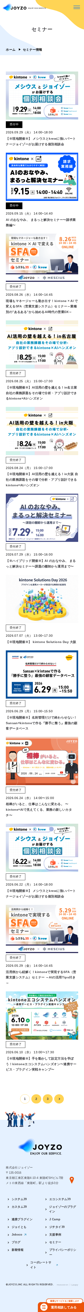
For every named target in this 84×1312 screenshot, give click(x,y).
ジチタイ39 (57, 1227)
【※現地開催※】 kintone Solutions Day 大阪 (41, 642)
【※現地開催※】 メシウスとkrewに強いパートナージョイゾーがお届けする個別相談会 (41, 141)
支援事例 (55, 1234)
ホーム (10, 49)
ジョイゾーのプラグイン (62, 1209)
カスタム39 (19, 1206)
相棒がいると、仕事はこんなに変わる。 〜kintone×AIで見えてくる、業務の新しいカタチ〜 (39, 809)
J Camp (54, 1219)
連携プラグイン (22, 1219)
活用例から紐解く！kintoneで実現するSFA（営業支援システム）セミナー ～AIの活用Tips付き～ (41, 977)
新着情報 (18, 1249)
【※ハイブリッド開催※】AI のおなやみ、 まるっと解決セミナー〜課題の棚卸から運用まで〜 (41, 563)
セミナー (55, 1242)
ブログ (16, 1242)
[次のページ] (59, 1098)
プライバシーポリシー (62, 1252)
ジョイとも (19, 1227)
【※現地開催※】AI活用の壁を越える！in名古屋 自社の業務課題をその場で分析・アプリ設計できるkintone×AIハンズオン (41, 393)
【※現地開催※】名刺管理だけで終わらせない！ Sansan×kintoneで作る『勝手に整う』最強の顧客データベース (41, 723)
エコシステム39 (60, 1199)
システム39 (19, 1199)
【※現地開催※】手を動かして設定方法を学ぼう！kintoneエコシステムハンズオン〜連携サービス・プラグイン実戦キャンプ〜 (41, 1064)
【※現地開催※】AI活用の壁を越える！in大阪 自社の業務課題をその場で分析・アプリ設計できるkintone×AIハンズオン (42, 479)
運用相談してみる (60, 1305)
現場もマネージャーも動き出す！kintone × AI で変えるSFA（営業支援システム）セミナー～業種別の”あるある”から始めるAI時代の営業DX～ (42, 306)
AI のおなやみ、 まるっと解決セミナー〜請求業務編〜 (41, 222)
